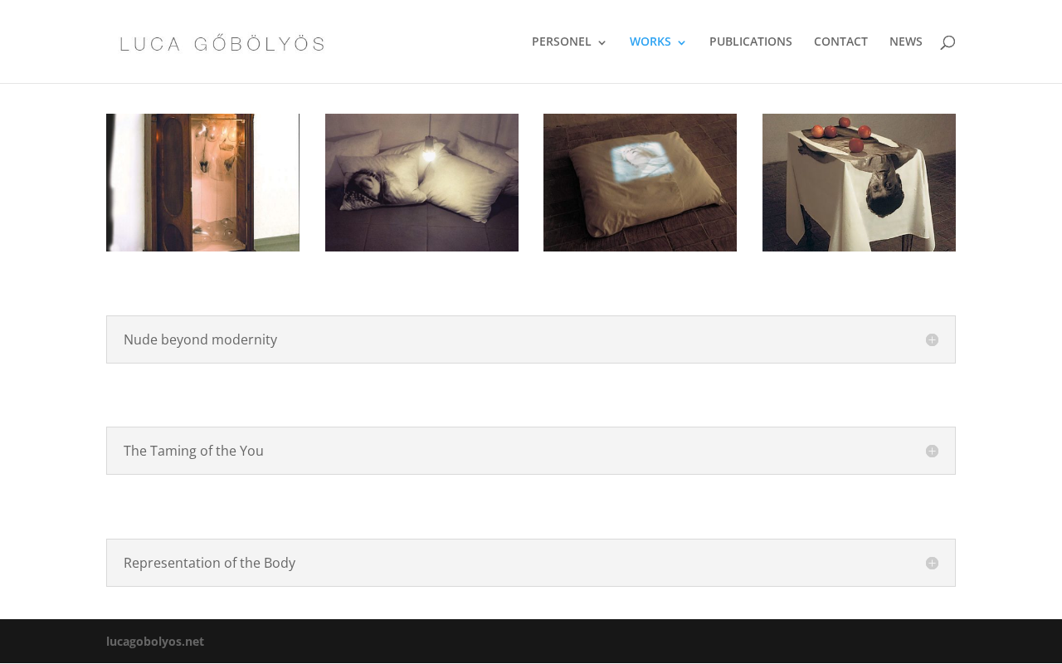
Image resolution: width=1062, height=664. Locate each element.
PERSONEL (562, 41)
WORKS (650, 41)
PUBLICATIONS (750, 41)
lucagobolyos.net (155, 641)
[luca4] (640, 247)
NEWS (906, 41)
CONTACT (841, 41)
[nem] (203, 247)
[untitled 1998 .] (422, 247)
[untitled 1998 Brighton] (859, 247)
